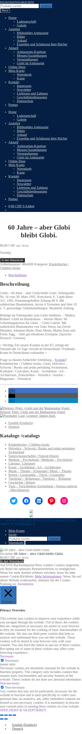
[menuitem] (20, 423)
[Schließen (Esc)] (14, 715)
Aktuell (13, 48)
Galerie (21, 25)
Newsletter (24, 89)
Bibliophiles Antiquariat (32, 33)
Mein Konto (16, 71)
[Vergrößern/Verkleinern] (1, 715)
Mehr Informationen (48, 576)
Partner (13, 105)
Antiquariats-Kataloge (31, 52)
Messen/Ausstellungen (32, 55)
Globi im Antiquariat (30, 63)
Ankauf (22, 40)
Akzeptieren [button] (25, 584)
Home (12, 18)
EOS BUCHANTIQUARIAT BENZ (17, 2)
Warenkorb (24, 74)
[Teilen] (10, 715)
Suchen (46, 6)
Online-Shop (16, 67)
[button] (11, 391)
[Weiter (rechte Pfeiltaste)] (6, 718)
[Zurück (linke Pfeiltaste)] (1, 718)
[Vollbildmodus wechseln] (6, 715)
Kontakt (13, 82)
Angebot (14, 29)
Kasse (21, 78)
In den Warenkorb (12, 260)
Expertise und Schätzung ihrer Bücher (42, 44)
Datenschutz (25, 101)
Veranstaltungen (27, 59)
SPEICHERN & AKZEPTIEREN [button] (23, 710)
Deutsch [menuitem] (13, 426)
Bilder (21, 36)
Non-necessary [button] (10, 683)
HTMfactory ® (25, 523)
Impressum (24, 86)
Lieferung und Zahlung (32, 93)
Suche (12, 534)
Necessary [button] (7, 656)
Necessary (12, 660)
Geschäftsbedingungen (32, 97)
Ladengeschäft (26, 21)
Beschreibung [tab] (17, 275)
